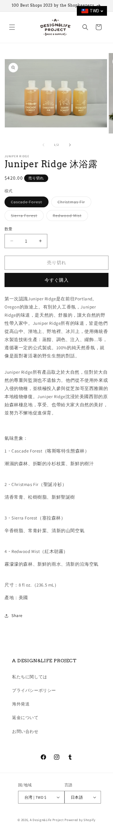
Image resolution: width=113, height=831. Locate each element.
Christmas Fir (73, 203)
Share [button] (17, 615)
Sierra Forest (26, 217)
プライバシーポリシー (34, 690)
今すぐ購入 (57, 280)
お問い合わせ (25, 731)
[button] (12, 27)
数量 (9, 229)
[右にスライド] (70, 145)
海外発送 (21, 704)
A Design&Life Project (47, 820)
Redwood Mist (69, 217)
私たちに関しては (29, 676)
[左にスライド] (43, 145)
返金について (25, 717)
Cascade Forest (28, 203)
